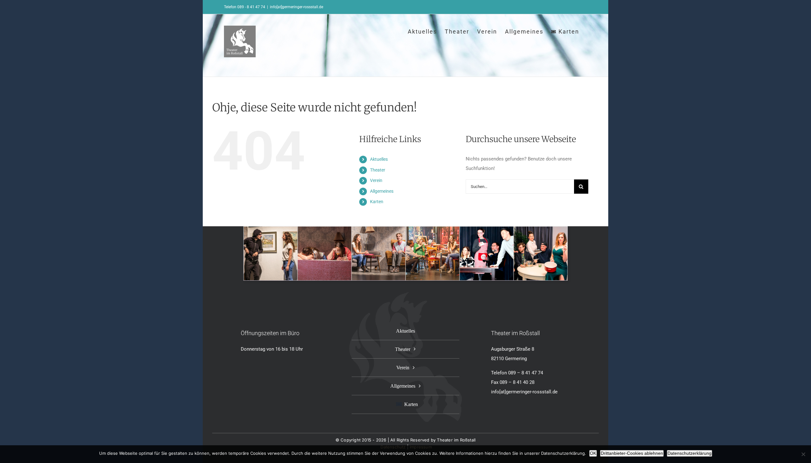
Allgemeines (381, 191)
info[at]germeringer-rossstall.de (296, 7)
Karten (376, 201)
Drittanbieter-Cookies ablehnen (632, 453)
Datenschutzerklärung (689, 453)
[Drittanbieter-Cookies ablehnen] (803, 454)
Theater (377, 169)
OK (593, 453)
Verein (376, 180)
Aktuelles (379, 159)
